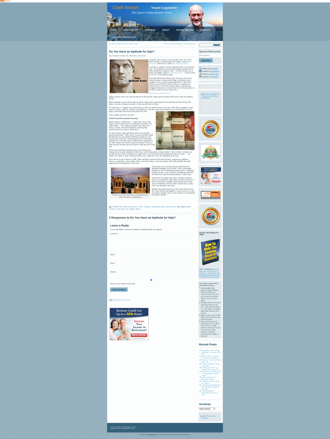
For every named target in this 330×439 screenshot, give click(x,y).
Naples (132, 209)
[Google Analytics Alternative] (5, 1)
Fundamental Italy (175, 73)
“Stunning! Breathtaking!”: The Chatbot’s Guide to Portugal (211, 387)
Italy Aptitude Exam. (180, 63)
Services (150, 30)
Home (114, 30)
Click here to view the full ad (159, 93)
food (167, 207)
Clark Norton (126, 7)
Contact (205, 30)
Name (113, 255)
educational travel (158, 207)
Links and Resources (123, 37)
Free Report (130, 30)
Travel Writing (185, 30)
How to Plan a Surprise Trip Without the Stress (210, 357)
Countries (147, 207)
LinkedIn (214, 77)
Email (112, 263)
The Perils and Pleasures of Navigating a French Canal (211, 373)
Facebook (215, 71)
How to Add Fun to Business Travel (208, 378)
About (166, 30)
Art (121, 207)
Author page (214, 74)
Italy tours (125, 209)
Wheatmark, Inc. (153, 434)
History (173, 207)
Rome (138, 209)
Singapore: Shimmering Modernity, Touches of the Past (211, 352)
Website (113, 272)
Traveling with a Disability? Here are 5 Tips (209, 393)
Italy (118, 209)
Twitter (215, 69)
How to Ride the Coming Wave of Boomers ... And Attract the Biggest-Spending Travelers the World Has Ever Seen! (209, 273)
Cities (140, 207)
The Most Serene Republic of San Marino (178, 44)
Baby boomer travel (130, 207)
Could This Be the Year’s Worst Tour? (124, 44)
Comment (114, 234)
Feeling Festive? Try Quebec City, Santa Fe (209, 369)
